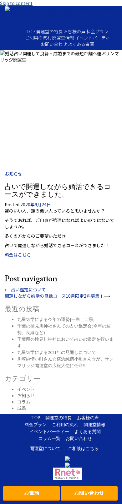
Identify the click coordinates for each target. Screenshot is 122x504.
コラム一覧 (49, 438)
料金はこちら (18, 255)
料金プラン (97, 31)
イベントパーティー (49, 431)
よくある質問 (81, 44)
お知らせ (13, 174)
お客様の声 (74, 31)
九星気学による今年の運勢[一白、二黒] (56, 319)
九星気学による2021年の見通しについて (56, 352)
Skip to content (16, 3)
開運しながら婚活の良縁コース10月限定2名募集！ (54, 296)
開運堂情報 (63, 38)
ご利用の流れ (38, 38)
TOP (31, 31)
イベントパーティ (92, 38)
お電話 (31, 492)
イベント (26, 389)
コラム (23, 401)
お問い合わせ (54, 44)
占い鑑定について (28, 289)
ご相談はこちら (83, 448)
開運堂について (45, 448)
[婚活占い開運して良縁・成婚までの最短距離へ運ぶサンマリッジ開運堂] (61, 14)
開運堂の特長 (49, 31)
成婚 (21, 408)
